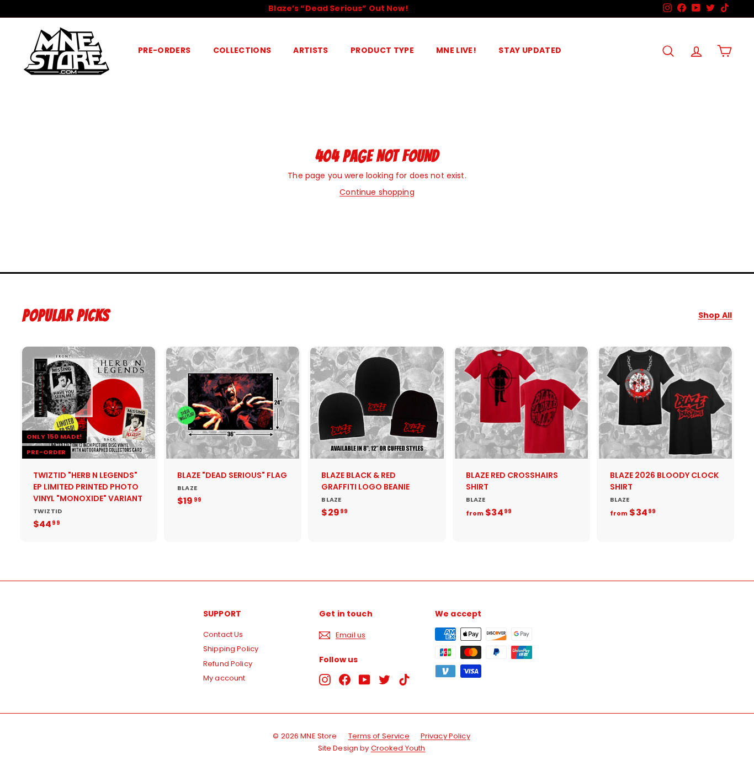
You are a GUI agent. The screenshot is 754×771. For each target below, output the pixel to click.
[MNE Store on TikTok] (404, 679)
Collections (242, 50)
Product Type (382, 50)
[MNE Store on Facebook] (345, 679)
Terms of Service (379, 736)
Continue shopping (376, 192)
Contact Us (223, 634)
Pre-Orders (164, 50)
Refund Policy (227, 663)
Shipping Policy (230, 649)
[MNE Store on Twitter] (384, 679)
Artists (310, 50)
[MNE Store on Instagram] (325, 679)
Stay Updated (529, 50)
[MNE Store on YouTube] (364, 679)
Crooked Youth (398, 748)
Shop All (715, 315)
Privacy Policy (445, 736)
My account (224, 678)
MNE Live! (456, 50)
